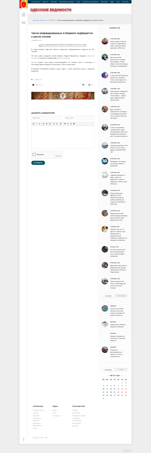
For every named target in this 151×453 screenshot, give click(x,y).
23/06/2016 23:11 (36, 40)
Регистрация (76, 423)
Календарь (108, 369)
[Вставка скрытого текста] (74, 123)
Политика (54, 1)
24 (103, 395)
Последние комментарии (77, 419)
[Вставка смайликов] (60, 123)
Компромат (104, 1)
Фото (118, 1)
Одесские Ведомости (40, 20)
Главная (75, 410)
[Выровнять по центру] (46, 123)
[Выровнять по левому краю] (43, 123)
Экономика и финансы (66, 1)
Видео (112, 1)
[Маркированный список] (53, 123)
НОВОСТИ (52, 20)
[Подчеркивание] (39, 123)
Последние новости (79, 415)
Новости (115, 28)
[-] (41, 85)
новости (45, 1)
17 (103, 392)
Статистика (76, 413)
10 (103, 389)
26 (111, 395)
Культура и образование (90, 1)
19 (111, 392)
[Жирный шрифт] (33, 123)
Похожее (108, 296)
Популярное (121, 296)
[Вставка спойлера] (71, 123)
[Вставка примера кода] (67, 123)
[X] (33, 85)
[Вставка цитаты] (64, 123)
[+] (37, 85)
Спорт (78, 1)
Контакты (125, 1)
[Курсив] (36, 123)
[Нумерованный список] (56, 123)
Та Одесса (56, 415)
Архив (121, 369)
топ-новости (35, 1)
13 (114, 389)
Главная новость (38, 410)
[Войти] (24, 14)
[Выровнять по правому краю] (49, 123)
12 (111, 389)
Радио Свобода (63, 58)
